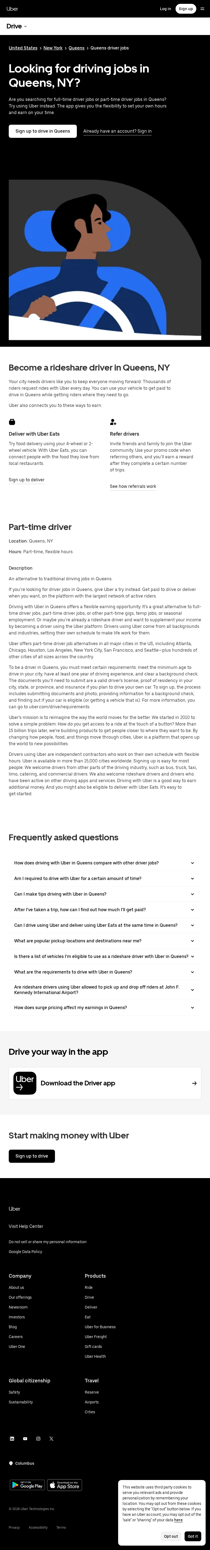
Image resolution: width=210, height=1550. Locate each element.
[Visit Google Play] (27, 1485)
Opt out (171, 1536)
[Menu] (202, 9)
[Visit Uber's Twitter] (51, 1438)
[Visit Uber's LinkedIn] (12, 1438)
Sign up (186, 9)
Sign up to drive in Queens (43, 131)
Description (21, 568)
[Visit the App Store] (64, 1485)
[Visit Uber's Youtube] (25, 1438)
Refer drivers (124, 434)
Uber (12, 8)
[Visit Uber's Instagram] (38, 1438)
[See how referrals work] (113, 422)
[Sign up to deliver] (12, 422)
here (178, 1520)
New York (53, 48)
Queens (76, 48)
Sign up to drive (32, 1156)
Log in (165, 9)
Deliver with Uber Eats (34, 434)
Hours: (16, 551)
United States (23, 48)
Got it (193, 1536)
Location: (18, 541)
